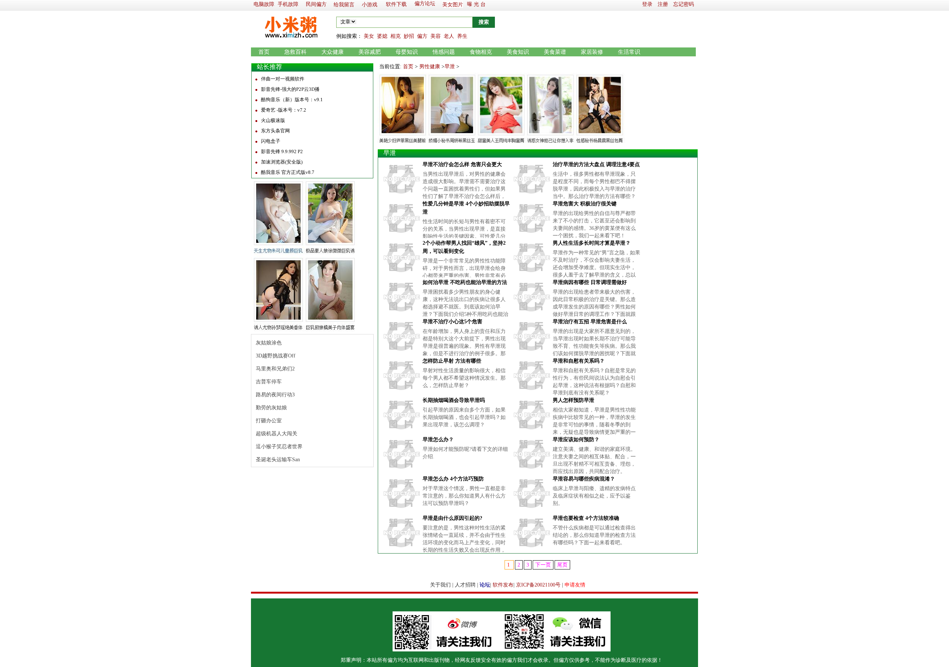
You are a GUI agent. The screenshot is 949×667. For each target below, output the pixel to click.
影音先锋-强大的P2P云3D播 (290, 89)
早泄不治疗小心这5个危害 (452, 321)
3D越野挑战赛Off (275, 356)
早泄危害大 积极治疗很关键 (584, 204)
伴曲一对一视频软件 (282, 79)
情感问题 (444, 52)
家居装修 (592, 52)
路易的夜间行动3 (275, 394)
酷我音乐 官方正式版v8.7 (287, 172)
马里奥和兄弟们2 (275, 369)
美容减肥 (369, 52)
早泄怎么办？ (438, 439)
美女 (369, 36)
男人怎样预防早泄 (573, 400)
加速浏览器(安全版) (281, 162)
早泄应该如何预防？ (576, 439)
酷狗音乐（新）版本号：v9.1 (292, 99)
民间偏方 (316, 4)
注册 (663, 4)
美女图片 (452, 4)
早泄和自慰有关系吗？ (579, 361)
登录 (647, 4)
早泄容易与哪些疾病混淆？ (584, 479)
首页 (264, 52)
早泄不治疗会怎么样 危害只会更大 (462, 164)
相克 (395, 36)
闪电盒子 (270, 141)
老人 (449, 36)
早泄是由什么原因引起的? (452, 518)
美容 (435, 36)
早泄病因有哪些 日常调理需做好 (590, 282)
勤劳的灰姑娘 (271, 407)
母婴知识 (407, 52)
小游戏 (369, 4)
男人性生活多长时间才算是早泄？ (592, 243)
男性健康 (429, 66)
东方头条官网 (275, 130)
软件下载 (396, 4)
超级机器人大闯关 (276, 433)
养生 (462, 36)
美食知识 (518, 52)
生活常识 (629, 52)
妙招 (409, 36)
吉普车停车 (269, 381)
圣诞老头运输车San (278, 459)
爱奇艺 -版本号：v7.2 (283, 110)
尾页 (562, 565)
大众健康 (332, 52)
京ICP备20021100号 (538, 585)
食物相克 (481, 52)
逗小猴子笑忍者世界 (279, 446)
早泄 (449, 66)
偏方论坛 (424, 3)
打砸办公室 (269, 420)
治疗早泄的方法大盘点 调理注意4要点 (596, 164)
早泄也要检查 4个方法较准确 (586, 518)
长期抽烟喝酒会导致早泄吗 (454, 400)
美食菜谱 (555, 52)
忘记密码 (683, 4)
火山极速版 (273, 120)
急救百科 (295, 52)
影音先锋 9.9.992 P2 (282, 151)
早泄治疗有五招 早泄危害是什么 (590, 321)
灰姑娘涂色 (269, 343)
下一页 (543, 565)
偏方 (422, 36)
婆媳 (382, 36)
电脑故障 (264, 4)
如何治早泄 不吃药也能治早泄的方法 (465, 282)
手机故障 (288, 4)
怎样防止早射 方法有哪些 (452, 361)
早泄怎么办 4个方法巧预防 (453, 479)
